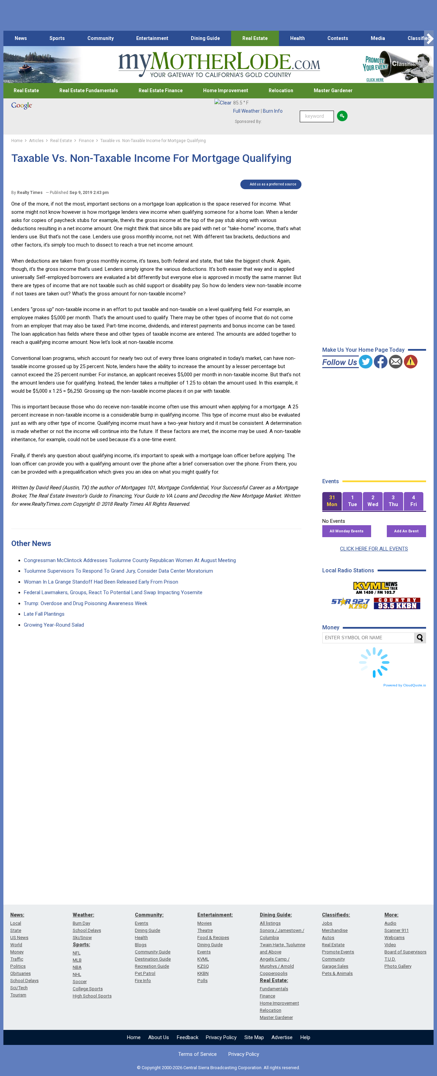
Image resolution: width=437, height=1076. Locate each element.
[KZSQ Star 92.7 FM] (347, 602)
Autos (328, 937)
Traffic (16, 959)
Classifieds (420, 38)
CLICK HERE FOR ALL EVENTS (374, 549)
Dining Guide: (276, 915)
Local (15, 923)
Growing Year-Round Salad (54, 625)
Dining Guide (205, 38)
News (21, 38)
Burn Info (273, 111)
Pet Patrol (145, 973)
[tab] (332, 501)
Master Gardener (333, 90)
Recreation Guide (152, 966)
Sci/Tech (19, 987)
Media (378, 38)
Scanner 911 (396, 930)
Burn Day (81, 923)
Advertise (282, 1037)
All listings (270, 923)
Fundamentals (274, 988)
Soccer (80, 981)
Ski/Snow (82, 937)
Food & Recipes (213, 937)
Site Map (254, 1037)
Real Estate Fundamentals (88, 90)
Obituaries (20, 973)
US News (19, 937)
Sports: (81, 944)
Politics (18, 966)
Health (297, 38)
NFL (77, 952)
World (16, 944)
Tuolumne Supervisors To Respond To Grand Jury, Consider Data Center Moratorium (118, 571)
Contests (337, 38)
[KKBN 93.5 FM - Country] (396, 602)
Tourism (18, 994)
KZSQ (203, 966)
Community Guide (152, 951)
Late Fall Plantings (44, 614)
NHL (77, 974)
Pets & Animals (337, 973)
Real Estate (255, 38)
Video (390, 944)
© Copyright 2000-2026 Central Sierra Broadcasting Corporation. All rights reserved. (218, 1067)
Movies (204, 923)
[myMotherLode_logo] (219, 65)
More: (391, 915)
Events (141, 923)
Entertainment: (215, 915)
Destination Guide (153, 959)
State (15, 930)
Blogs (140, 944)
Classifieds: (336, 915)
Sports (57, 38)
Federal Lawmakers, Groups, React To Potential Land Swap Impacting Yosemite (113, 592)
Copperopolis (273, 973)
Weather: (83, 915)
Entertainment (152, 38)
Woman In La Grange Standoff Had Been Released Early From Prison (101, 582)
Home (134, 1037)
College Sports (88, 988)
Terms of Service (197, 1054)
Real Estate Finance (161, 90)
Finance (267, 995)
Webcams (394, 937)
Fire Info (143, 980)
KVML (203, 959)
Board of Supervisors (405, 951)
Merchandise (335, 930)
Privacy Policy (221, 1037)
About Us (158, 1037)
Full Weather (246, 111)
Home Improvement (225, 90)
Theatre (205, 930)
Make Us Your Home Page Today (363, 350)
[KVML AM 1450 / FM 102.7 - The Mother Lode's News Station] (375, 586)
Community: (149, 915)
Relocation (281, 90)
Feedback (187, 1037)
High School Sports (92, 995)
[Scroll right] (429, 38)
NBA (77, 967)
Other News (31, 543)
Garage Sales (335, 966)
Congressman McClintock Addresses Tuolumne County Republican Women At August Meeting (130, 560)
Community (100, 38)
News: (17, 915)
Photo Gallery (397, 966)
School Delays (24, 980)
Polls (202, 980)
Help (305, 1037)
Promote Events (338, 951)
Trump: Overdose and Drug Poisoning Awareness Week (85, 603)
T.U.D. (390, 959)
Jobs (327, 923)
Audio (390, 923)
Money (17, 951)
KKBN (203, 973)
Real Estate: (274, 980)
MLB (77, 960)
